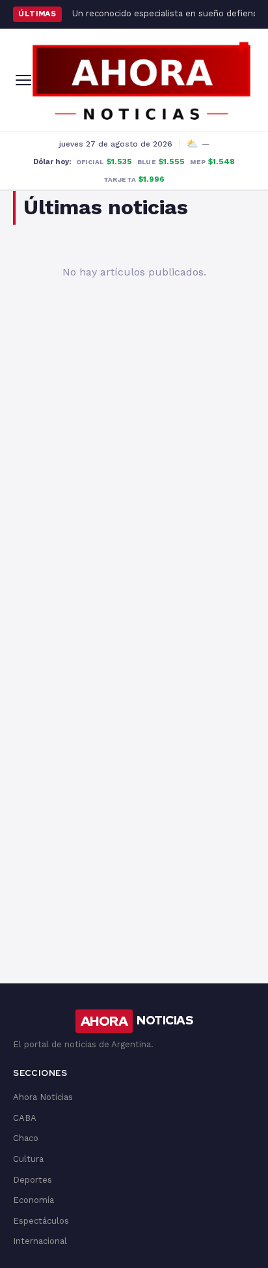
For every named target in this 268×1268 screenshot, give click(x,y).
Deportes (32, 1180)
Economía (33, 1200)
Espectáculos (41, 1221)
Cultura (28, 1159)
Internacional (40, 1241)
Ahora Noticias (43, 1097)
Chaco (25, 1138)
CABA (24, 1118)
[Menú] (23, 80)
